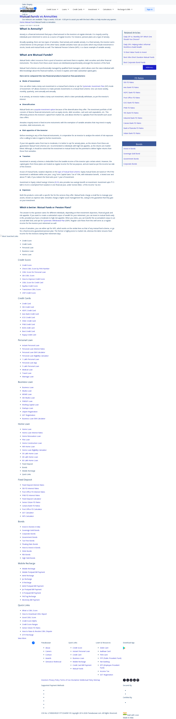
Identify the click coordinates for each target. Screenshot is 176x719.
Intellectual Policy (86, 680)
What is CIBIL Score (29, 610)
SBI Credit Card (28, 307)
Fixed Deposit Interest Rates (33, 485)
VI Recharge (26, 582)
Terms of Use (65, 680)
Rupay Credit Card (29, 335)
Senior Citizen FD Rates (31, 502)
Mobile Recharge (28, 568)
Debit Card (104, 648)
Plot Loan (26, 439)
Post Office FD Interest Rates (33, 492)
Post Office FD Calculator (32, 509)
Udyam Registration (29, 411)
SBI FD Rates (129, 82)
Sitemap (97, 680)
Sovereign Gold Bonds (30, 530)
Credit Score (27, 265)
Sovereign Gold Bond (132, 153)
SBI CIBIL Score (28, 275)
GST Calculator (28, 513)
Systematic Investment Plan (93, 86)
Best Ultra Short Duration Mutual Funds (139, 57)
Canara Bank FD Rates (132, 123)
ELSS (57, 182)
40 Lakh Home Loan (30, 457)
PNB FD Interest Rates (31, 495)
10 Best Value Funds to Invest (135, 52)
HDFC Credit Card (29, 310)
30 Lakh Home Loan (30, 453)
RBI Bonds (26, 554)
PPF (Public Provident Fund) (110, 658)
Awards (48, 658)
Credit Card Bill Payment (82, 665)
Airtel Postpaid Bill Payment (33, 586)
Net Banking (105, 662)
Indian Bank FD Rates (132, 133)
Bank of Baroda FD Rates (134, 128)
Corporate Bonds (130, 164)
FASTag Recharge (29, 596)
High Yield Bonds (28, 558)
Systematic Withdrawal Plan (54, 220)
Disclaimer (75, 680)
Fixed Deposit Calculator (31, 499)
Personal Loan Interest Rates (33, 349)
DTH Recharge (28, 635)
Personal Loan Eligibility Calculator (35, 356)
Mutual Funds (78, 668)
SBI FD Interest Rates (30, 488)
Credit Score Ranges (30, 624)
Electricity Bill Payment (31, 600)
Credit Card (26, 303)
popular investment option (45, 109)
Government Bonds (131, 159)
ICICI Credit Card (28, 317)
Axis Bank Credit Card (30, 314)
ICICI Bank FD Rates (131, 103)
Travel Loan (26, 373)
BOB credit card (28, 328)
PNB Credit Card (28, 324)
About (47, 648)
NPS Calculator (28, 516)
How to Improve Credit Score (33, 279)
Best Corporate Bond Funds (134, 62)
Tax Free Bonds (28, 541)
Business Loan (28, 387)
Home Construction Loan (32, 443)
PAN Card (104, 655)
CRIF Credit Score (29, 293)
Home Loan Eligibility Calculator (34, 450)
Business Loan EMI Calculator (33, 418)
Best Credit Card (28, 331)
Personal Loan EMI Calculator (33, 352)
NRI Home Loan (28, 446)
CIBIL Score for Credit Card (32, 282)
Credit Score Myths (29, 621)
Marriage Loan (28, 376)
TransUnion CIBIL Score (31, 289)
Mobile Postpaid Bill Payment (33, 572)
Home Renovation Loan (31, 436)
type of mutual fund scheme (69, 172)
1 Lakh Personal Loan (30, 359)
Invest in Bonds (130, 148)
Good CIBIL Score (29, 617)
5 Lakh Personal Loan (30, 366)
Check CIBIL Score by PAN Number (35, 268)
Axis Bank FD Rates (131, 87)
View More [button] (22, 638)
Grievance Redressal (53, 662)
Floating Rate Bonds (30, 544)
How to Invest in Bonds (31, 547)
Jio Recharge (27, 579)
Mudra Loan (27, 391)
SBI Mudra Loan (28, 398)
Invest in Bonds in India (31, 527)
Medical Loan (27, 370)
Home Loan (26, 429)
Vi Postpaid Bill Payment (31, 593)
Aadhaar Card (105, 651)
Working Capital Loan (30, 405)
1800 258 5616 (28, 17)
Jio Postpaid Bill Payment (32, 589)
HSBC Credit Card (29, 321)
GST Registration (28, 415)
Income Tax (104, 671)
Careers (48, 651)
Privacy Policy (54, 680)
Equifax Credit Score (30, 286)
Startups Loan (27, 408)
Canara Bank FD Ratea (31, 506)
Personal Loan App (29, 363)
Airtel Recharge (28, 575)
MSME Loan (27, 394)
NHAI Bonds (27, 551)
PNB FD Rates (129, 108)
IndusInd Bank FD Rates (133, 118)
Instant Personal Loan (30, 345)
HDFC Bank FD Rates (132, 92)
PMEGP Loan (27, 401)
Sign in (150, 9)
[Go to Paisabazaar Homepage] (28, 9)
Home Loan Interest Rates (32, 433)
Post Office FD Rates (132, 97)
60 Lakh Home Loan (30, 460)
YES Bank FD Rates (131, 113)
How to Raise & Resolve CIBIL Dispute (37, 631)
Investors (44, 680)
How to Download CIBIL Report (34, 614)
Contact (48, 655)
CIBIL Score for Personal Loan (34, 272)
